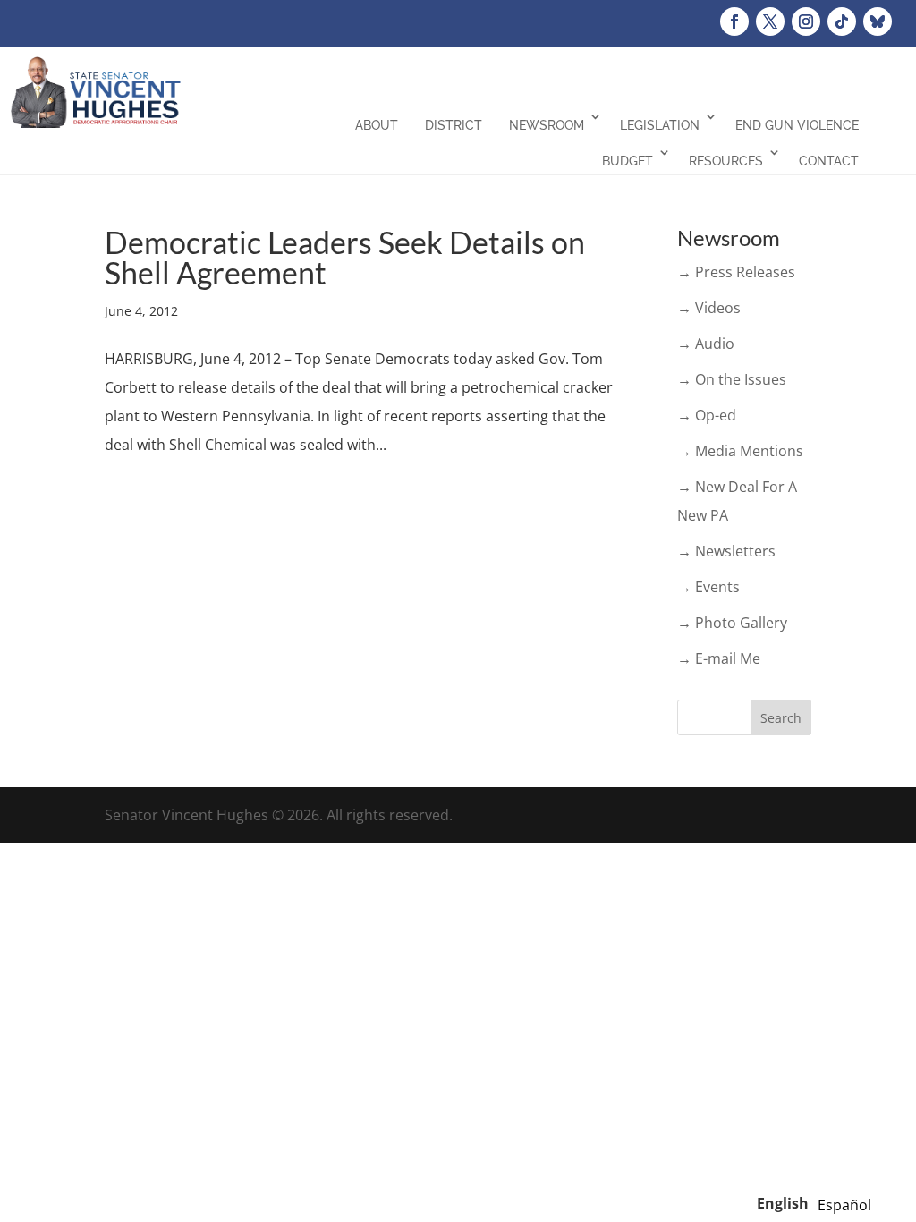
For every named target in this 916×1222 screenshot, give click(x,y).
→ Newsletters (726, 551)
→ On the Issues (731, 379)
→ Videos (709, 308)
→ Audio (705, 343)
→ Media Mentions (740, 451)
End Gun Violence (797, 125)
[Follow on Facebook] (734, 21)
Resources (726, 161)
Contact (829, 161)
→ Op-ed (706, 415)
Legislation (660, 125)
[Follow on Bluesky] (877, 21)
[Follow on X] (770, 21)
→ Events (708, 587)
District (453, 125)
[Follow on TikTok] (841, 21)
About (376, 125)
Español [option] (844, 1205)
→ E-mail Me (718, 658)
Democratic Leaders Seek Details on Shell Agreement (345, 257)
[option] (844, 1205)
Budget (627, 161)
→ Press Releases (736, 272)
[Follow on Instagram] (806, 21)
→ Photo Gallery (732, 622)
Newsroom (546, 125)
